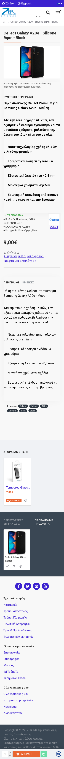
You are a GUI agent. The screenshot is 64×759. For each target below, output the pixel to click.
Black (32, 411)
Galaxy (34, 406)
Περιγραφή (11, 282)
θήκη (23, 411)
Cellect (23, 406)
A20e (44, 406)
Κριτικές (28, 282)
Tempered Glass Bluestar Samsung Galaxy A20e (18, 487)
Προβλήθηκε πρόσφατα (44, 522)
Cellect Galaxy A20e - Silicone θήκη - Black (17, 557)
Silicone (12, 411)
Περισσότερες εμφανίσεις (13, 522)
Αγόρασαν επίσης (16, 452)
